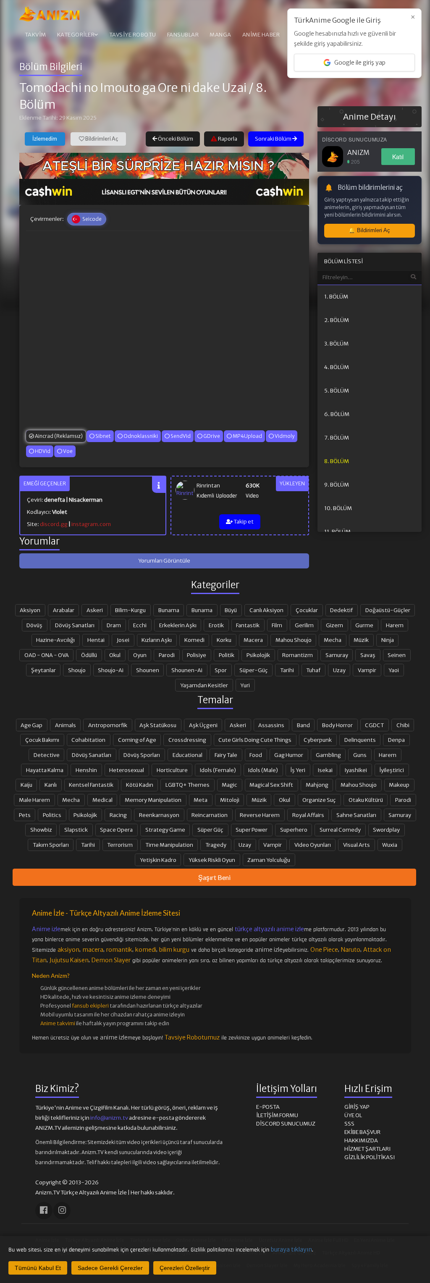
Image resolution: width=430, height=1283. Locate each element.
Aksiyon (30, 610)
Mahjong (317, 784)
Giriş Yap (356, 1106)
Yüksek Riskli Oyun (212, 859)
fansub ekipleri (90, 1006)
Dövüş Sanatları (74, 625)
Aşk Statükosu (157, 725)
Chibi (402, 725)
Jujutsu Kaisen (69, 960)
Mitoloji (229, 799)
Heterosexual (126, 770)
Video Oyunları (312, 844)
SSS (349, 1123)
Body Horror (337, 725)
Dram (114, 625)
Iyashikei (356, 770)
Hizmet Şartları (367, 1148)
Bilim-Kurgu (130, 610)
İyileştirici (391, 770)
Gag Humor (288, 754)
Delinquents (360, 739)
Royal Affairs (308, 815)
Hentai (96, 639)
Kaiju (26, 784)
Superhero (293, 829)
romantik (119, 949)
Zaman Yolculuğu (268, 859)
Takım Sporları (51, 844)
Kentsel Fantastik (91, 784)
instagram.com (91, 524)
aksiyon (68, 949)
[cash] (164, 192)
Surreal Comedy (340, 829)
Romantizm (297, 655)
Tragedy (215, 844)
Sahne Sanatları (356, 815)
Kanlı (51, 784)
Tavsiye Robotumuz (192, 1037)
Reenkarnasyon (159, 815)
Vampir (367, 670)
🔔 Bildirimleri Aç (369, 230)
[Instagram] (62, 1210)
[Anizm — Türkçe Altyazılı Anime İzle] (49, 13)
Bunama (168, 610)
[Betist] (164, 166)
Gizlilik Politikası (369, 1157)
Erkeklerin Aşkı (178, 625)
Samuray (336, 655)
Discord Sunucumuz (285, 1123)
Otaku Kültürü (366, 799)
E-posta (268, 1106)
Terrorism (120, 844)
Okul (115, 655)
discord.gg (54, 524)
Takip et (243, 521)
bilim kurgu (174, 949)
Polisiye (196, 655)
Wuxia (389, 844)
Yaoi (393, 670)
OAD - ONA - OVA (46, 655)
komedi (145, 949)
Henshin (86, 770)
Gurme (364, 625)
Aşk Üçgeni (203, 725)
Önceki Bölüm (175, 138)
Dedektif (341, 610)
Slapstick (76, 829)
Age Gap (31, 725)
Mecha (332, 639)
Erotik (216, 625)
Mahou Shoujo (293, 639)
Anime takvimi (57, 1023)
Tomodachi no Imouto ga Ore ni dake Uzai (132, 87)
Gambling (328, 754)
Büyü (231, 610)
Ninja (387, 639)
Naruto (350, 949)
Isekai (325, 770)
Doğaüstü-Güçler (387, 610)
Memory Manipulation (153, 799)
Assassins (271, 725)
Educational (187, 754)
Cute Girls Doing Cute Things (254, 739)
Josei (123, 639)
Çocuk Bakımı (42, 739)
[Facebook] (43, 1210)
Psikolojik (258, 655)
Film (277, 625)
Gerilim (304, 625)
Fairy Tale (226, 754)
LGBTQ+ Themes (187, 784)
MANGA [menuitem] (220, 34)
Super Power (251, 829)
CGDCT (374, 725)
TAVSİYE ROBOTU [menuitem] (132, 34)
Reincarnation (209, 815)
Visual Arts (356, 844)
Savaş (367, 655)
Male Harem (34, 799)
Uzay (339, 670)
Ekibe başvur (362, 1132)
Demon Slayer (111, 960)
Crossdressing (187, 739)
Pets (25, 815)
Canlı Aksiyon (266, 610)
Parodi (167, 655)
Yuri (245, 685)
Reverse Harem (260, 815)
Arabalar (63, 610)
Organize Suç (319, 799)
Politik (226, 655)
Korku (224, 639)
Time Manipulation (169, 844)
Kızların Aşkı (157, 639)
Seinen (397, 655)
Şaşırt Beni (214, 877)
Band (303, 725)
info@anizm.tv (109, 1117)
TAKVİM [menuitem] (35, 34)
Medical (102, 799)
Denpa (396, 739)
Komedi (194, 639)
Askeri (95, 610)
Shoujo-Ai (110, 670)
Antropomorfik (107, 725)
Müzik (361, 639)
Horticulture (172, 770)
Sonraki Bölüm (273, 138)
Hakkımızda (361, 1140)
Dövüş (34, 625)
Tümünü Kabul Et (38, 1268)
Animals (65, 725)
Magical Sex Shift (271, 784)
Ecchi (140, 625)
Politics (52, 815)
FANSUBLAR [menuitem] (183, 34)
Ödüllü (89, 655)
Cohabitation (88, 739)
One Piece (324, 949)
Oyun (140, 655)
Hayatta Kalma (44, 770)
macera (92, 949)
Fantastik (248, 625)
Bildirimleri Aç (101, 139)
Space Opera (116, 829)
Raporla (227, 138)
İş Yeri (297, 770)
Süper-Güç (253, 670)
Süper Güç (210, 829)
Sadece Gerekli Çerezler (110, 1268)
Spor (221, 670)
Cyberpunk (318, 739)
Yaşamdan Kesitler (204, 685)
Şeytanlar (43, 670)
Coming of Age (137, 739)
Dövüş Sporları (141, 754)
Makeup (399, 784)
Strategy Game (165, 829)
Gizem (334, 625)
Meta (200, 799)
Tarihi (287, 670)
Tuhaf (313, 670)
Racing (118, 815)
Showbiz (41, 829)
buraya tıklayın (291, 1249)
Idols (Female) (218, 770)
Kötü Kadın (139, 784)
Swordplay (386, 829)
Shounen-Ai (186, 670)
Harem (395, 625)
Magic (229, 784)
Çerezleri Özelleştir (185, 1268)
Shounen (147, 670)
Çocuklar (307, 610)
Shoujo (77, 670)
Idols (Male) (263, 770)
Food (255, 754)
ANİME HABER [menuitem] (261, 34)
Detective (47, 754)
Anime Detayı (369, 117)
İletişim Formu (277, 1115)
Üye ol (353, 1115)
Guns (360, 754)
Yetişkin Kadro (158, 859)
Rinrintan (208, 485)
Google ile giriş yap (359, 62)
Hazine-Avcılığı (55, 639)
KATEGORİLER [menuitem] (76, 34)
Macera (253, 639)
